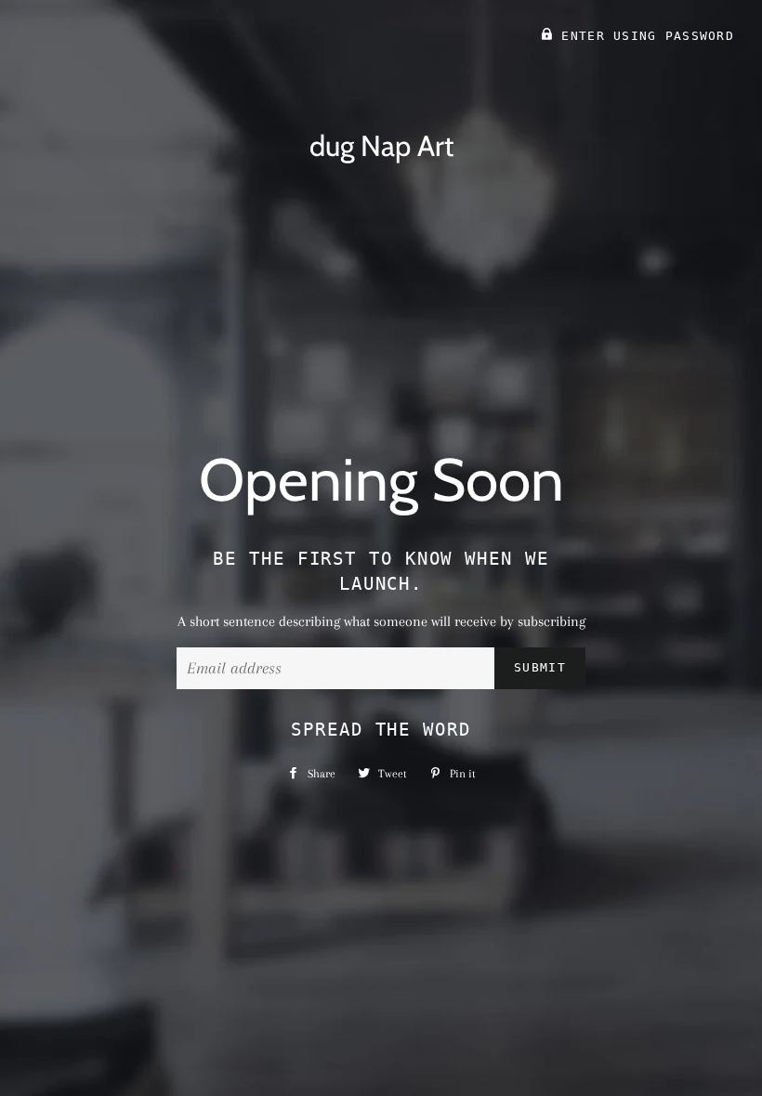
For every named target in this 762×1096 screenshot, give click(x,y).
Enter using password (643, 36)
